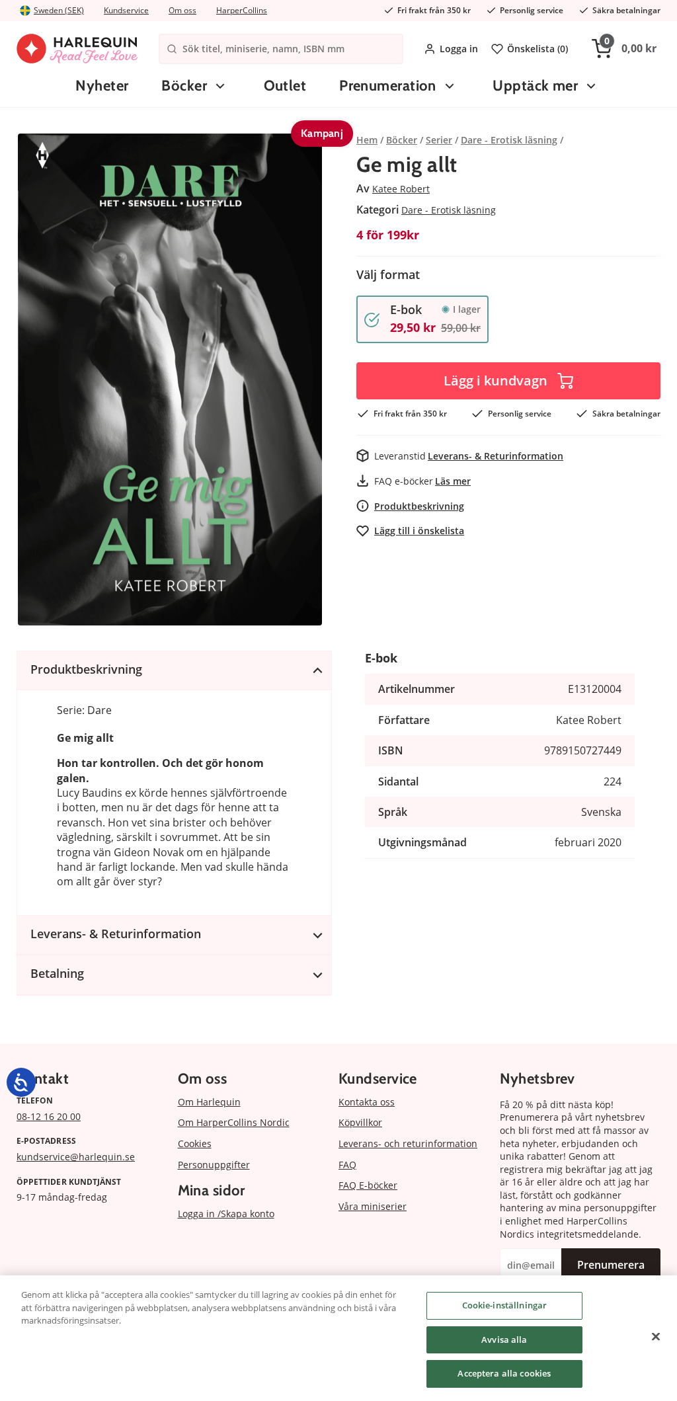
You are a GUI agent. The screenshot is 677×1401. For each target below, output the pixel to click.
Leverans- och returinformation (407, 1143)
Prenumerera (611, 1265)
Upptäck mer (535, 86)
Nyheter (101, 86)
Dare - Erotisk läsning (448, 210)
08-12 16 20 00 (49, 1116)
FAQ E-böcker (367, 1185)
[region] (338, 1338)
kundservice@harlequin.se (76, 1156)
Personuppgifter (214, 1164)
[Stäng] (655, 1336)
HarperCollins (241, 10)
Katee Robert (401, 188)
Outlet (285, 86)
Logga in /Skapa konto (226, 1213)
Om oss (182, 10)
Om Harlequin (209, 1102)
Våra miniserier (372, 1206)
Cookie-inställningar (504, 1305)
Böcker (184, 86)
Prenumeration (387, 86)
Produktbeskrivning (419, 506)
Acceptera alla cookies (504, 1373)
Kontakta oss (366, 1102)
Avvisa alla (504, 1339)
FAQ (347, 1164)
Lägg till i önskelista (419, 530)
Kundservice (126, 10)
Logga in (459, 48)
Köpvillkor (360, 1122)
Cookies (195, 1143)
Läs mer (453, 481)
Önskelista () (537, 48)
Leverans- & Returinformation (495, 456)
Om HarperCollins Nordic (234, 1122)
